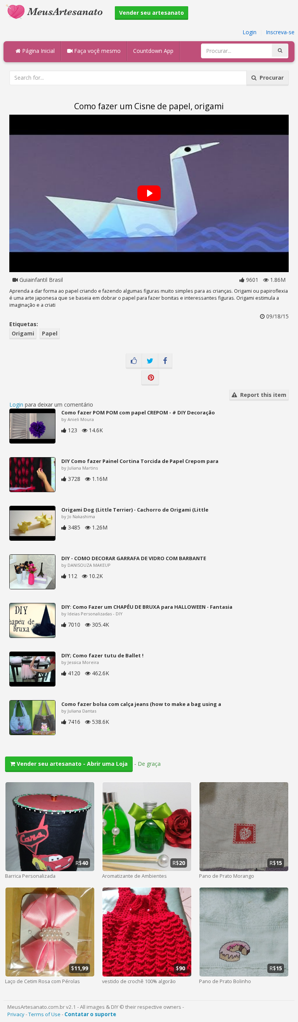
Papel (49, 333)
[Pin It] (150, 378)
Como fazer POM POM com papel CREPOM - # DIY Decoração (138, 412)
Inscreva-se (280, 32)
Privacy (15, 1014)
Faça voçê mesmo (97, 50)
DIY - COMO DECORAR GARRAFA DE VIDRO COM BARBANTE (133, 558)
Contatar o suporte (90, 1014)
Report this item (261, 394)
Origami (23, 333)
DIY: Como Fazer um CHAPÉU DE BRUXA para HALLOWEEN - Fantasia (146, 606)
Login (249, 32)
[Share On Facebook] (165, 361)
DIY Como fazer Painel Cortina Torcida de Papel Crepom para (139, 461)
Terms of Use (44, 1014)
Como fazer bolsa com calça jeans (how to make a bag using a (141, 704)
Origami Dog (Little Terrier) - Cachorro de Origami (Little (134, 509)
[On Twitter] (150, 361)
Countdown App (153, 50)
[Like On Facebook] (134, 361)
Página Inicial (38, 50)
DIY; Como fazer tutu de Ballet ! (102, 655)
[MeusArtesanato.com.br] (56, 11)
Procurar (270, 77)
